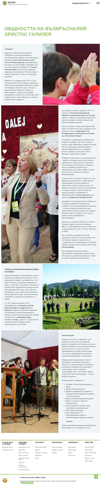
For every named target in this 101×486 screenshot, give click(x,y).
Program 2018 (89, 450)
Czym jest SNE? (89, 447)
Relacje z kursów (89, 458)
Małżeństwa (38, 455)
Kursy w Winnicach (90, 452)
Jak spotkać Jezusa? (7, 447)
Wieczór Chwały (23, 455)
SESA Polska (88, 461)
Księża (37, 458)
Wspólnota (73, 442)
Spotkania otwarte (23, 443)
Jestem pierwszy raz (24, 447)
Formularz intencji (24, 469)
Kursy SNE (89, 442)
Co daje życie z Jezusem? (7, 443)
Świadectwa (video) (7, 450)
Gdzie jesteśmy (72, 450)
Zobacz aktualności (57, 447)
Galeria (70, 452)
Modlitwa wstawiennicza (23, 466)
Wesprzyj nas (72, 455)
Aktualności (57, 442)
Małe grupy (22, 450)
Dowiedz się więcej (27, 482)
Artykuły (54, 452)
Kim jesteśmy (72, 447)
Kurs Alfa (21, 462)
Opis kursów (88, 455)
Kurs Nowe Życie (23, 452)
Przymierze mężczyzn (41, 452)
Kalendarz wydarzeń (57, 450)
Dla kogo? (39, 442)
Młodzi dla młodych (40, 447)
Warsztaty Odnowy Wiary (24, 459)
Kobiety (37, 450)
